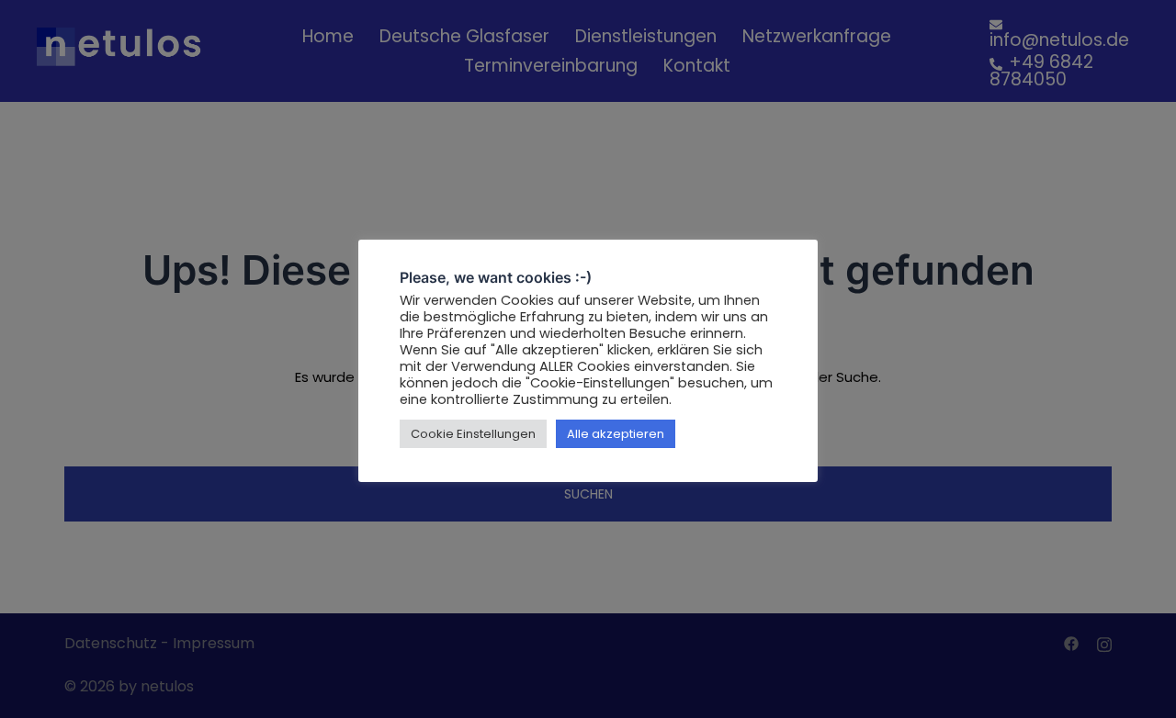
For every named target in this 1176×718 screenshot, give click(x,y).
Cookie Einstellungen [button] (473, 434)
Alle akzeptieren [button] (615, 434)
